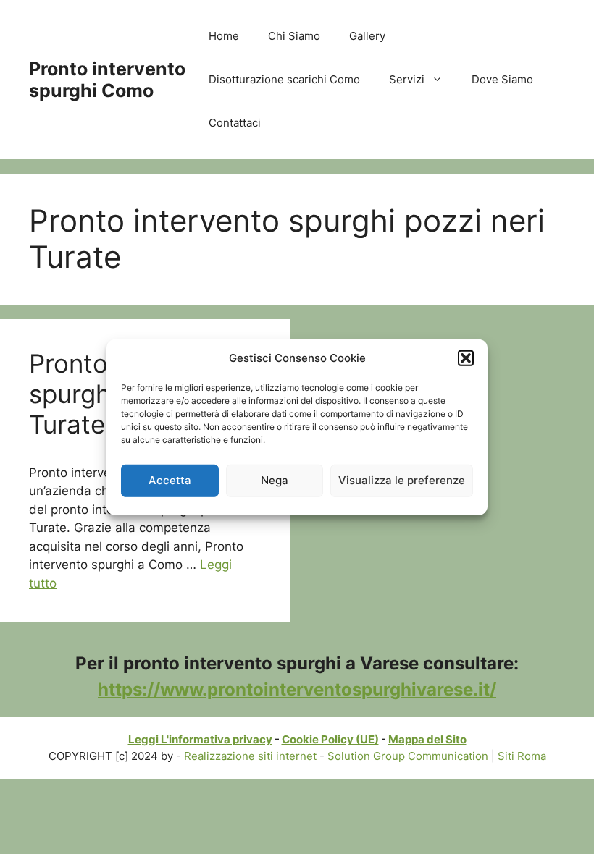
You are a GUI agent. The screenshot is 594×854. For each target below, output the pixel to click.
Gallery (367, 36)
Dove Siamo (502, 79)
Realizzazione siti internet (250, 756)
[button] (466, 358)
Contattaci (235, 123)
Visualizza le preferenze (401, 480)
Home (224, 36)
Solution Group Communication (407, 756)
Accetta (169, 480)
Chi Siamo (294, 36)
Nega (274, 480)
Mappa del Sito (427, 739)
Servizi (406, 79)
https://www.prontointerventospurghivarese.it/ (297, 689)
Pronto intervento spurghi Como (107, 79)
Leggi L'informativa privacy (200, 739)
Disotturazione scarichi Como (284, 79)
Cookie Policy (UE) (330, 739)
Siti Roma (522, 756)
